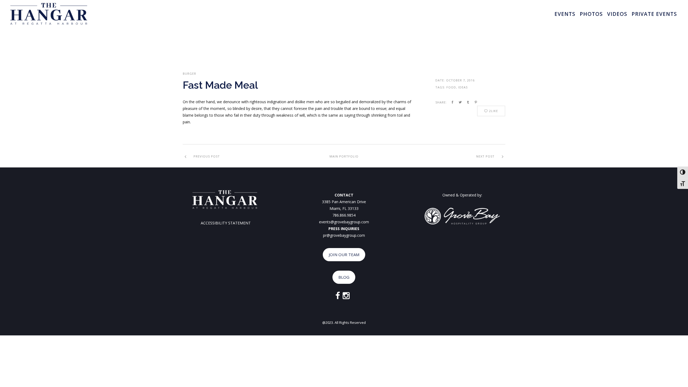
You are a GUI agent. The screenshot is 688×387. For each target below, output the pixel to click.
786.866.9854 (344, 215)
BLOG (343, 277)
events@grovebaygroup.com (344, 221)
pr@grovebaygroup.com (344, 235)
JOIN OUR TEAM (344, 254)
